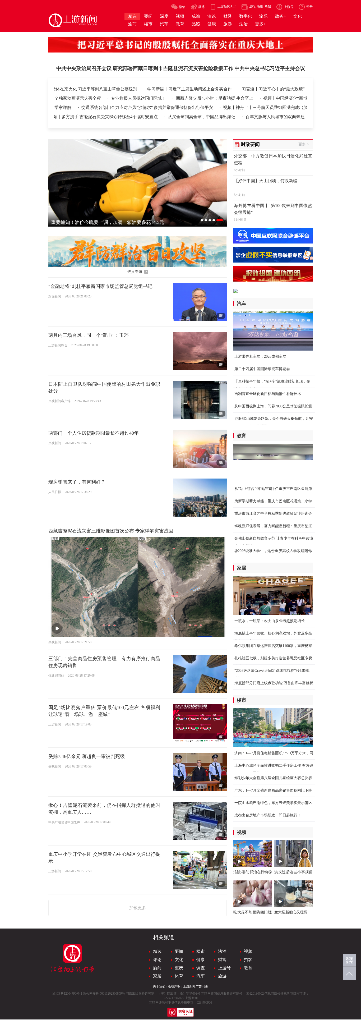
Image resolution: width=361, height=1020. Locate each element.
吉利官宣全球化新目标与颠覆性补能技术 (267, 394)
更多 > (303, 144)
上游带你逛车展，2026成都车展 (260, 357)
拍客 (248, 959)
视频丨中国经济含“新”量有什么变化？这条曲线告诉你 (263, 98)
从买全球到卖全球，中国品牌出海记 (202, 116)
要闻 (179, 951)
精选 (157, 951)
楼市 (200, 951)
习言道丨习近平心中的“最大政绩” (273, 89)
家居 (157, 976)
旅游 (222, 976)
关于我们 (159, 986)
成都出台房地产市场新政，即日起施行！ (267, 815)
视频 (248, 951)
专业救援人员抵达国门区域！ (89, 98)
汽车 (200, 976)
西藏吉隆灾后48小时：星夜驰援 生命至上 (165, 98)
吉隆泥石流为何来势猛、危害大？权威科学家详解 (92, 107)
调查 (200, 968)
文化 (179, 959)
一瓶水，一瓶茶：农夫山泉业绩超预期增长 (269, 621)
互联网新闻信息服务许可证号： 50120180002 (232, 993)
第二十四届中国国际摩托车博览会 (262, 369)
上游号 (224, 968)
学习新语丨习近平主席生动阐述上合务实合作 (190, 89)
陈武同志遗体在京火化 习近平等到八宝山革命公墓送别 (86, 89)
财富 (222, 959)
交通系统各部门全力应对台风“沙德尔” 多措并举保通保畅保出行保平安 (214, 107)
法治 (222, 951)
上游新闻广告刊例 (195, 986)
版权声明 (174, 986)
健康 (200, 959)
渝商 (157, 968)
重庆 (179, 968)
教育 (248, 968)
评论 (157, 959)
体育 (179, 976)
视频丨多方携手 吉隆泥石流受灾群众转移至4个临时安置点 (104, 116)
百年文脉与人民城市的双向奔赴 (275, 116)
